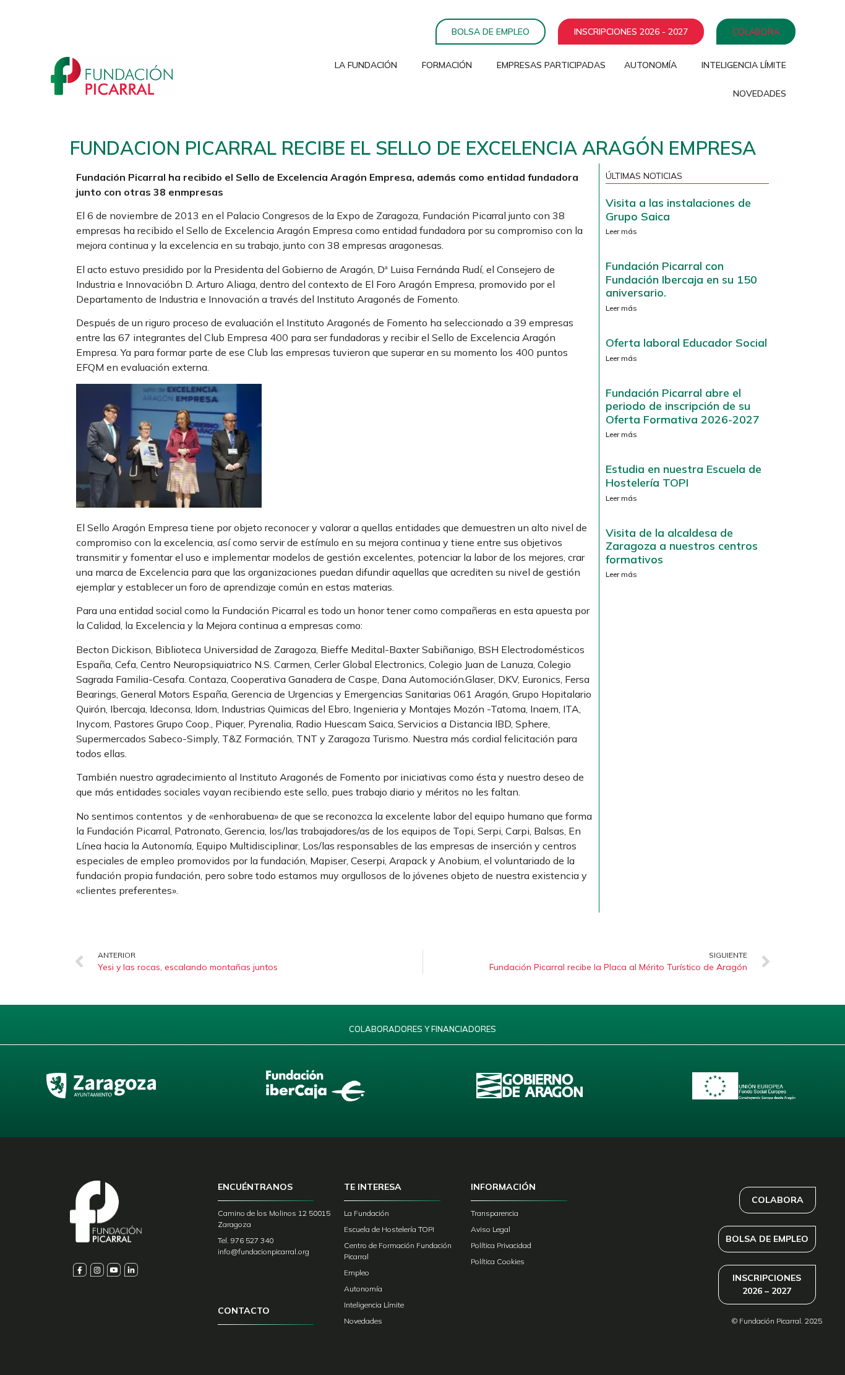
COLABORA (778, 1199)
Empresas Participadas (551, 65)
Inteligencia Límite (743, 65)
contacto (244, 1310)
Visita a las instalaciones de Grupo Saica (678, 209)
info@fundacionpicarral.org (263, 1251)
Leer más (621, 231)
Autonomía (650, 65)
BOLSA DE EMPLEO (767, 1238)
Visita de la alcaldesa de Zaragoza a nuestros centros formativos (682, 546)
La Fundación (366, 65)
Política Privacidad (501, 1245)
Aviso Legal (490, 1229)
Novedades (759, 93)
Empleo (356, 1272)
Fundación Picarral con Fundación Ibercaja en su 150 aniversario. (681, 279)
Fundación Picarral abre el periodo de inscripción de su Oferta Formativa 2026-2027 (683, 406)
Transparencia (494, 1213)
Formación (447, 65)
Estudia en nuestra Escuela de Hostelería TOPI (683, 476)
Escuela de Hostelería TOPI (389, 1229)
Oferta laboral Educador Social (686, 343)
